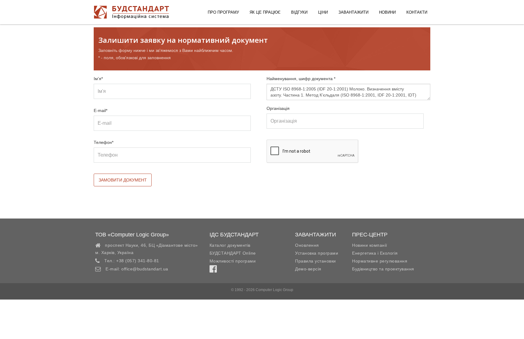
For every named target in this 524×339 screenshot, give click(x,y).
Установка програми (316, 253)
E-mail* (100, 110)
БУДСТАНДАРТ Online (233, 253)
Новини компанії (369, 245)
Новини (387, 12)
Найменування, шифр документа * (301, 78)
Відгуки (299, 12)
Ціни (323, 12)
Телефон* (103, 142)
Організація (278, 108)
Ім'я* (98, 78)
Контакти (416, 12)
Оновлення (307, 245)
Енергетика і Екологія (375, 253)
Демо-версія (308, 268)
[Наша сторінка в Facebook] (213, 270)
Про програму (223, 12)
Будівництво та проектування (383, 268)
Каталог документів (230, 245)
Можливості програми (233, 261)
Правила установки (315, 261)
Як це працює (265, 12)
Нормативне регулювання (379, 261)
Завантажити (353, 12)
